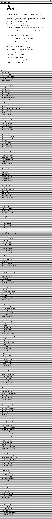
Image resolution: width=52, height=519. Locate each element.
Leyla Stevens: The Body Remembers (10, 233)
